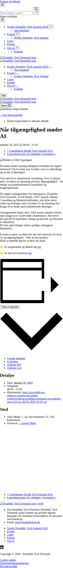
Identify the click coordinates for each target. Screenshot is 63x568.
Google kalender (16, 358)
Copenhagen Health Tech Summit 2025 (30, 150)
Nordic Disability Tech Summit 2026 (27, 66)
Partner (11, 82)
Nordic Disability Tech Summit (31, 76)
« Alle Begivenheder (11, 115)
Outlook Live (14, 367)
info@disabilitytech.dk (27, 522)
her (39, 246)
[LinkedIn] (2, 547)
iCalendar (12, 361)
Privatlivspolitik (8, 566)
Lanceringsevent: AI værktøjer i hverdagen (31, 153)
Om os (10, 85)
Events (11, 73)
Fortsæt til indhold (10, 1)
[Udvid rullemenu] (50, 67)
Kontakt (18, 88)
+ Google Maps (27, 423)
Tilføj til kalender (9, 307)
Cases (10, 79)
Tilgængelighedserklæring (14, 563)
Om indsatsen (21, 69)
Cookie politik (8, 559)
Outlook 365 (14, 364)
